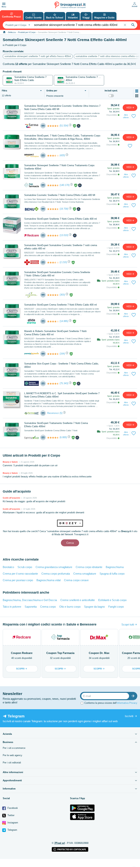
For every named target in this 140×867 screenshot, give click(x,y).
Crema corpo (48, 606)
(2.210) (63, 262)
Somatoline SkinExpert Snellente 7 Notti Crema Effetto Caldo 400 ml (60, 218)
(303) (62, 294)
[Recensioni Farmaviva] (53, 438)
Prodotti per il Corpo (27, 32)
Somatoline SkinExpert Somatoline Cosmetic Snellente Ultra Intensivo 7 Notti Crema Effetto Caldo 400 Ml (62, 108)
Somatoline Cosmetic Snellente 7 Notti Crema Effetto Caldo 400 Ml (59, 195)
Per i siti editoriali (12, 762)
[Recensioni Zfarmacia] (53, 126)
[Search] (133, 25)
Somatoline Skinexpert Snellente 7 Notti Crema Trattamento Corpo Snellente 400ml (59, 167)
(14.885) (64, 321)
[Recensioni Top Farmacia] (53, 185)
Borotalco (8, 567)
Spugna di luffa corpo (112, 573)
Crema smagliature (84, 573)
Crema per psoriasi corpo (18, 580)
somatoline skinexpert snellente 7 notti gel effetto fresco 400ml (38, 56)
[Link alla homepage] (4, 32)
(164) (62, 353)
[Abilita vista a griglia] (136, 95)
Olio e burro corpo (70, 606)
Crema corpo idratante (89, 567)
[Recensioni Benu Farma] (53, 209)
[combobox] (17, 25)
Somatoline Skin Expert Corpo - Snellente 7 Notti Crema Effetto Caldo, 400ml (61, 365)
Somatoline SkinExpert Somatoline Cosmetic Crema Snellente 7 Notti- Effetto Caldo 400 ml (57, 274)
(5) (61, 413)
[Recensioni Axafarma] (53, 295)
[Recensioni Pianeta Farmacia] (53, 354)
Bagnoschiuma (115, 567)
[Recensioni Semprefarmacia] (53, 384)
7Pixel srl (59, 843)
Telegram (12, 830)
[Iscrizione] (133, 696)
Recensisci (53, 413)
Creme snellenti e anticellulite (77, 600)
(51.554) (64, 125)
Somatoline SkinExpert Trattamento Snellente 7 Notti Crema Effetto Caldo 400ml (56, 425)
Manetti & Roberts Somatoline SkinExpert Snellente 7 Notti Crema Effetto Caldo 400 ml (55, 333)
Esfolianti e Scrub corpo (112, 600)
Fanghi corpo (116, 606)
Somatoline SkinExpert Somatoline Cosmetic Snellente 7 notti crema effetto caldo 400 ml (60, 247)
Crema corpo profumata (55, 573)
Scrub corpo (25, 567)
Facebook (12, 808)
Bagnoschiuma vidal (48, 580)
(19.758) (64, 208)
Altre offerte (126, 116)
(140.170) (64, 185)
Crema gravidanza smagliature (54, 567)
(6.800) (63, 437)
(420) (62, 155)
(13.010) (64, 235)
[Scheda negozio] (31, 125)
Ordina (51, 91)
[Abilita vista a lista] (136, 91)
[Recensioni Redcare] (53, 235)
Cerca (70, 542)
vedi (129, 107)
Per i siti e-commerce (14, 748)
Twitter (10, 815)
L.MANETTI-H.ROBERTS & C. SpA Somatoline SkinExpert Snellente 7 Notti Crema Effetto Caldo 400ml (62, 395)
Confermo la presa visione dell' (110, 703)
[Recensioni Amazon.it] (53, 156)
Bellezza (12, 32)
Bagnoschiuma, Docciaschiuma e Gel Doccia (30, 600)
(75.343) (64, 383)
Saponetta (31, 606)
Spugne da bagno (94, 606)
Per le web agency (12, 755)
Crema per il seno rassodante (20, 573)
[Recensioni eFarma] (53, 321)
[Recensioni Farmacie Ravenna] (53, 262)
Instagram (12, 822)
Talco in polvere (12, 606)
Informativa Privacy (127, 703)
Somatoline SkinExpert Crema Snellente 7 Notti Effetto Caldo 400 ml (60, 304)
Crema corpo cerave (76, 580)
